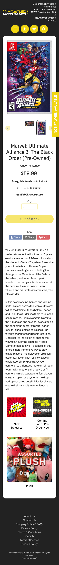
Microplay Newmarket (32, 553)
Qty (29, 201)
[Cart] (34, 29)
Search (29, 536)
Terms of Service (29, 540)
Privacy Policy (29, 528)
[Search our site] (44, 29)
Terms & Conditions (29, 532)
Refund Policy (29, 544)
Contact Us (29, 520)
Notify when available (55, 114)
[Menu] (15, 29)
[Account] (25, 29)
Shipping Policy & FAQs (29, 524)
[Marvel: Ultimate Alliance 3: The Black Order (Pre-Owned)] (41, 128)
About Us (29, 516)
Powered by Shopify (30, 558)
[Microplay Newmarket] (16, 12)
